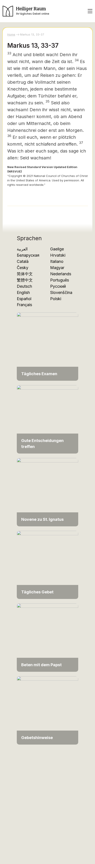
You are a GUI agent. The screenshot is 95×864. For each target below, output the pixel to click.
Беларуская (28, 255)
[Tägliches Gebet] (47, 564)
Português (59, 280)
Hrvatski (57, 255)
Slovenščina (61, 292)
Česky (22, 267)
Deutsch (24, 286)
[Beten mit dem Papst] (47, 637)
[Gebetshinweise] (47, 710)
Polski (55, 298)
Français (24, 304)
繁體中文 (25, 280)
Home (11, 34)
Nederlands (60, 273)
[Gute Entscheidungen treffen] (47, 419)
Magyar (57, 267)
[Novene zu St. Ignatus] (47, 491)
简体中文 (25, 273)
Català (22, 261)
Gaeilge (57, 249)
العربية (22, 249)
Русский (58, 286)
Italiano (56, 261)
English (23, 292)
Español (24, 298)
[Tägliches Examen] (47, 346)
